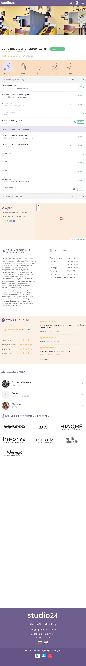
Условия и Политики (43, 633)
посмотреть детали (22, 88)
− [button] (38, 209)
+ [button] (38, 205)
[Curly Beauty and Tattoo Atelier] (40, 642)
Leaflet (73, 239)
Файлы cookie (43, 637)
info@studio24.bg (45, 624)
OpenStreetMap (81, 239)
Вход (33, 629)
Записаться (57, 49)
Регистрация (48, 629)
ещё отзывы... (44, 359)
